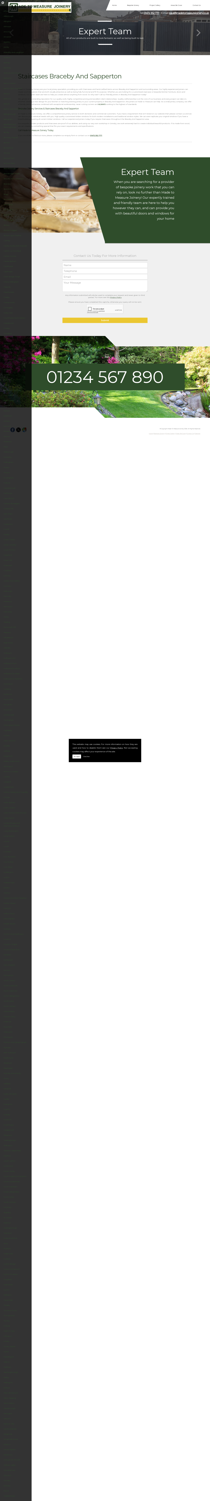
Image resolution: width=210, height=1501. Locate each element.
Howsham (8, 710)
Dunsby (7, 375)
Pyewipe (7, 1047)
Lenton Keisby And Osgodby (16, 792)
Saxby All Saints (10, 1094)
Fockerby (7, 457)
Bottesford (8, 148)
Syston (6, 1290)
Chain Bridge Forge (12, 277)
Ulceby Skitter (9, 1346)
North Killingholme (11, 996)
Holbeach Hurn (10, 663)
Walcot (6, 1362)
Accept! (77, 756)
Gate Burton (9, 498)
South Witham (10, 1202)
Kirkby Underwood (11, 761)
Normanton (8, 975)
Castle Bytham (10, 261)
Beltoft (7, 104)
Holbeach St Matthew (13, 679)
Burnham (7, 215)
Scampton (8, 1104)
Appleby (7, 42)
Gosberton (8, 524)
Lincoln (7, 797)
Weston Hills (9, 1424)
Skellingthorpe (10, 1140)
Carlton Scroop (10, 256)
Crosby (6, 328)
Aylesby (7, 63)
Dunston (7, 380)
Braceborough (10, 168)
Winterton (8, 1455)
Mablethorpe (9, 883)
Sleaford (7, 1156)
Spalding (7, 1212)
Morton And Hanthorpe (14, 934)
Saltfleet (7, 1084)
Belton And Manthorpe (13, 109)
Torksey (7, 1326)
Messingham (9, 919)
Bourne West (9, 163)
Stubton (7, 1248)
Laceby (7, 777)
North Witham (10, 1006)
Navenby (7, 955)
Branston (7, 189)
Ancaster (7, 37)
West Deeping (10, 1398)
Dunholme (8, 369)
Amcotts (7, 32)
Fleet (6, 447)
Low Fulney (8, 862)
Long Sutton (9, 836)
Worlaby (7, 1480)
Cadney (7, 241)
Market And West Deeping (15, 898)
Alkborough (8, 16)
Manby (6, 888)
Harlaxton (8, 601)
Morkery (7, 929)
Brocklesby (8, 199)
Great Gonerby (10, 545)
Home (114, 5)
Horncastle (8, 699)
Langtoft (7, 782)
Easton (7, 411)
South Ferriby (9, 1171)
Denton (7, 354)
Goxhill (6, 529)
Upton (6, 1352)
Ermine (7, 431)
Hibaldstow (8, 637)
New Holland (9, 965)
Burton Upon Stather (13, 235)
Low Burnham (10, 857)
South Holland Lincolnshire (15, 1176)
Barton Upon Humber (13, 88)
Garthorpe (8, 493)
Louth (6, 846)
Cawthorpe (8, 266)
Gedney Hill (8, 509)
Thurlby (7, 1321)
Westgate (8, 1413)
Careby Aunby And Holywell (15, 246)
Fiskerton (8, 442)
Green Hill (8, 560)
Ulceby (6, 1341)
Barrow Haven (10, 83)
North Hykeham (10, 991)
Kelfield (7, 751)
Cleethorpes (9, 292)
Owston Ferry (9, 1017)
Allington (7, 21)
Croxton (7, 344)
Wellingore (8, 1383)
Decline (86, 756)
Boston (7, 143)
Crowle (6, 339)
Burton (7, 225)
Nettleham (8, 960)
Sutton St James (11, 1274)
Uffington (8, 1336)
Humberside (9, 715)
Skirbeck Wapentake (12, 1151)
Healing (7, 622)
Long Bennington (11, 831)
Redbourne (8, 1058)
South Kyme (9, 1197)
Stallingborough (10, 1228)
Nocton (7, 970)
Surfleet (7, 1259)
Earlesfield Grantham (12, 390)
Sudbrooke (8, 1254)
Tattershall (8, 1300)
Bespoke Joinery (133, 5)
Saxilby (6, 1099)
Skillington (8, 1145)
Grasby (6, 534)
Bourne (7, 153)
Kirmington (8, 766)
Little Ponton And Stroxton (15, 813)
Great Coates (9, 540)
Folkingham (8, 462)
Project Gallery (155, 5)
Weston (7, 1419)
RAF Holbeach (10, 1053)
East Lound (8, 400)
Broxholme (8, 210)
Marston (7, 908)
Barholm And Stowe (12, 73)
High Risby (8, 643)
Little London (9, 808)
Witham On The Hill (12, 1460)
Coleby (6, 297)
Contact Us (197, 5)
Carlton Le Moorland (12, 251)
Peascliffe (8, 1027)
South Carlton (9, 1161)
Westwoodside (10, 1429)
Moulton (7, 939)
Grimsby (7, 576)
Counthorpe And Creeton (14, 318)
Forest (6, 467)
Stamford (7, 1233)
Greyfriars (8, 570)
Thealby (7, 1305)
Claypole (7, 287)
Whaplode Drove (11, 1439)
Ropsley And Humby (12, 1073)
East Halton (9, 395)
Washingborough (11, 1372)
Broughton (8, 204)
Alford (6, 11)
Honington (8, 684)
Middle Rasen (9, 924)
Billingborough (10, 114)
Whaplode (8, 1434)
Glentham (8, 519)
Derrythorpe (9, 359)
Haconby (7, 596)
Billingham (8, 119)
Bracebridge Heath (12, 174)
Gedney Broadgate (12, 503)
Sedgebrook (9, 1130)
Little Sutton (9, 818)
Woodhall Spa (9, 1470)
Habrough (8, 591)
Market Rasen (10, 903)
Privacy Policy (116, 748)
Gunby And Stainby (12, 581)
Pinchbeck (8, 1037)
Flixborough (8, 452)
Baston (7, 94)
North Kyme (9, 1001)
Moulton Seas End (11, 950)
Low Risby (8, 867)
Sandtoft (7, 1089)
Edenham (8, 416)
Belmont (7, 99)
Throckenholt (9, 1316)
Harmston (8, 607)
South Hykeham (10, 1187)
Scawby (7, 1114)
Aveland (7, 57)
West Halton (9, 1403)
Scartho (7, 1109)
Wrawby (7, 1486)
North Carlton (9, 980)
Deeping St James (11, 349)
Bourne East (9, 158)
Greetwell (8, 565)
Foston (7, 473)
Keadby (7, 746)
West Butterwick (11, 1393)
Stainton (7, 1223)
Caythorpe (8, 272)
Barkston (7, 78)
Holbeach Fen (10, 658)
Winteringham (10, 1450)
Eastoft (7, 406)
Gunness (7, 586)
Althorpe (7, 26)
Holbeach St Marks (12, 674)
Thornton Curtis (10, 1310)
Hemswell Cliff (10, 627)
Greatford (8, 555)
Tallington (8, 1295)
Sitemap (197, 434)
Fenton (7, 436)
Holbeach (8, 653)
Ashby (6, 47)
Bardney (7, 68)
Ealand (6, 385)
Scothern (7, 1120)
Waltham (7, 1367)
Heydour (7, 632)
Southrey (7, 1207)
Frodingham (9, 478)
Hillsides (7, 648)
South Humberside (12, 1181)
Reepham (8, 1063)
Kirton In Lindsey (11, 771)
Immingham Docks (12, 725)
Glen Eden (8, 514)
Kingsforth (8, 756)
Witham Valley (9, 1465)
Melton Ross (9, 913)
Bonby (6, 132)
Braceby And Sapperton (14, 179)
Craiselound (8, 323)
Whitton (7, 1444)
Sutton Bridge (10, 1264)
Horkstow (8, 694)
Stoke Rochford (10, 1238)
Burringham (8, 220)
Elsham (7, 421)
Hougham (8, 704)
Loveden (7, 852)
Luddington (8, 872)
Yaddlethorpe (9, 1496)
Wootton (7, 1475)
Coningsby (8, 308)
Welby (6, 1377)
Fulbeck (7, 483)
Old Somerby (9, 1011)
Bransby (7, 184)
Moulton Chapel (10, 944)
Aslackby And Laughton (14, 52)
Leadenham (9, 787)
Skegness (8, 1135)
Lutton (6, 877)
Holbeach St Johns (12, 668)
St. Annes (8, 1218)
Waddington (9, 1357)
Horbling (7, 689)
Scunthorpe (9, 1125)
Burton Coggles (10, 230)
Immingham (9, 720)
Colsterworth (9, 302)
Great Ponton (9, 550)
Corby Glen (8, 313)
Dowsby (7, 364)
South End (8, 1166)
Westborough (9, 1408)
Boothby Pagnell (11, 137)
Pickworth (8, 1032)
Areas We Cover (176, 5)
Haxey (6, 617)
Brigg (6, 194)
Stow (6, 1243)
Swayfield (8, 1279)
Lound (6, 841)
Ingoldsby (8, 730)
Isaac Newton (10, 741)
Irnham (7, 735)
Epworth (7, 426)
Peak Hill (7, 1022)
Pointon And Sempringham (15, 1042)
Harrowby (8, 612)
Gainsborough (10, 488)
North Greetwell (10, 986)
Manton (7, 893)
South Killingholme (11, 1192)
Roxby (6, 1078)
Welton (7, 1388)
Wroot (6, 1491)
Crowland (8, 333)
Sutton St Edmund (11, 1269)
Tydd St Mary (9, 1331)
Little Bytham (9, 802)
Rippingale (8, 1068)
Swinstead (8, 1285)
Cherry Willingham (11, 282)
